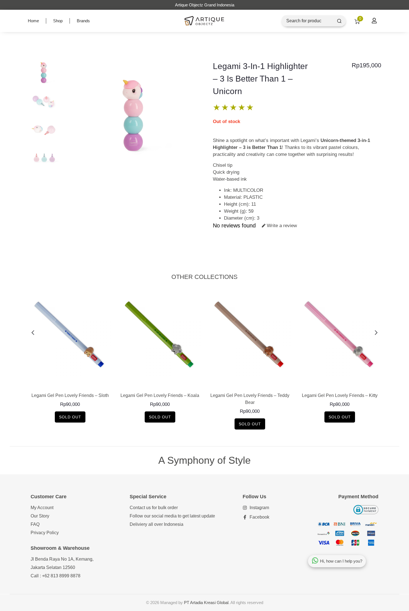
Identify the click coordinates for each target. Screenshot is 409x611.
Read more (70, 383)
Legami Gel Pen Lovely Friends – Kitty (340, 395)
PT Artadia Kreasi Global (206, 602)
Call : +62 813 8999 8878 (55, 575)
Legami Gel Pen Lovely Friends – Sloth (70, 395)
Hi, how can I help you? (341, 561)
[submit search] (339, 21)
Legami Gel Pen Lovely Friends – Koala (159, 395)
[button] (32, 332)
